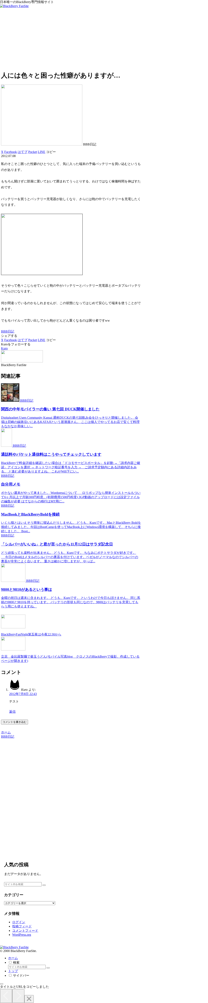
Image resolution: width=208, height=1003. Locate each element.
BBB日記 (7, 331)
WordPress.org (21, 934)
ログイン (18, 922)
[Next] (18, 996)
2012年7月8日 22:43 (23, 694)
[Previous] (6, 996)
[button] (51, 152)
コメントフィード (25, 930)
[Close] (29, 999)
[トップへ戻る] (1, 984)
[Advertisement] (104, 38)
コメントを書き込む (14, 721)
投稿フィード (22, 926)
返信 (12, 711)
